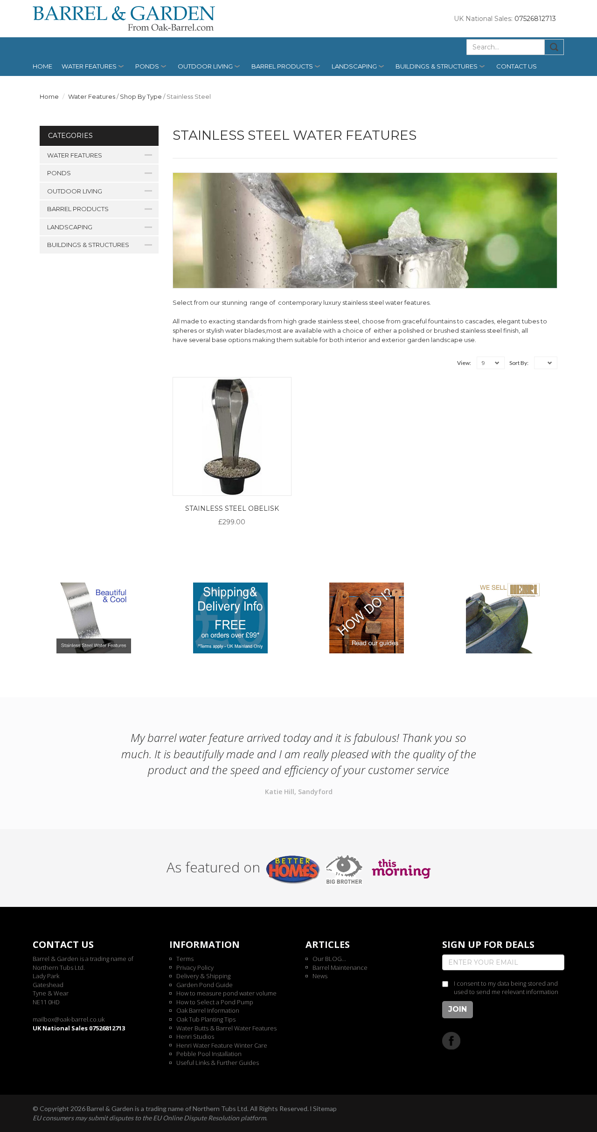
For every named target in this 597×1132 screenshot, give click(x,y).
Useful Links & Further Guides (217, 1062)
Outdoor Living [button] (205, 66)
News (319, 976)
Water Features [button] (89, 66)
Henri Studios (195, 1036)
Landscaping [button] (354, 66)
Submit (554, 47)
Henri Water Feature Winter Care (221, 1045)
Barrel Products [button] (282, 66)
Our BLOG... (329, 958)
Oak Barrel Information (207, 1010)
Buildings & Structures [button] (437, 66)
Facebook (451, 1040)
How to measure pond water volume (226, 993)
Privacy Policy (195, 967)
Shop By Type (141, 96)
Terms (185, 958)
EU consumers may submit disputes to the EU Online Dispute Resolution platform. (150, 1118)
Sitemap (325, 1108)
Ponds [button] (147, 66)
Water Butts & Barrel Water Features (226, 1028)
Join (457, 1009)
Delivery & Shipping (203, 976)
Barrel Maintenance (340, 967)
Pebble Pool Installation (209, 1054)
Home (42, 66)
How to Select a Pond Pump (214, 1002)
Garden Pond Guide (204, 985)
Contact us (516, 66)
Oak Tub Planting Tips (206, 1019)
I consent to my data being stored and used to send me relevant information (506, 987)
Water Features (91, 96)
